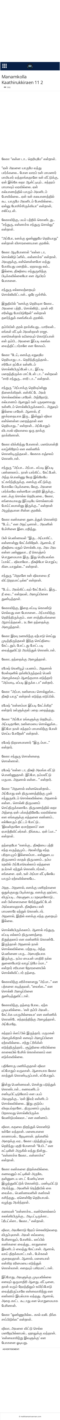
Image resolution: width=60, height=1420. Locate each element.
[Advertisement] (30, 31)
